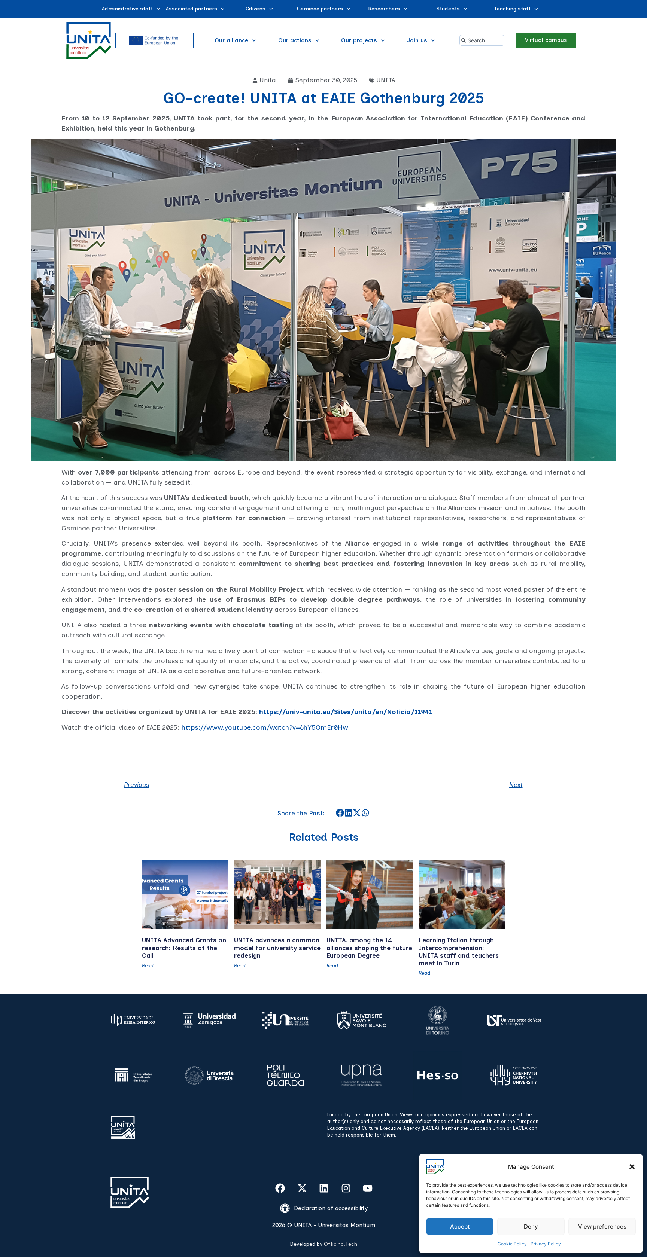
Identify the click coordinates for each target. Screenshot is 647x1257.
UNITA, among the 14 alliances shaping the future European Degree (369, 947)
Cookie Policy (512, 1244)
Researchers (384, 9)
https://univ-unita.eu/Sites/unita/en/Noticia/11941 (345, 712)
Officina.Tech (340, 1244)
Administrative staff (127, 9)
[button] (632, 1167)
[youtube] (368, 1188)
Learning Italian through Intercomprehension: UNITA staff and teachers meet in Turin (459, 951)
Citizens (255, 9)
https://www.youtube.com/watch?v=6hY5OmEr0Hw (265, 727)
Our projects (359, 40)
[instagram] (346, 1188)
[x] (302, 1188)
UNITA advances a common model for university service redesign (277, 947)
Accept (460, 1226)
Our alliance (231, 40)
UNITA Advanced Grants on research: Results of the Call (184, 947)
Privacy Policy (546, 1244)
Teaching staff (512, 9)
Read (148, 965)
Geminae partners (320, 9)
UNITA (385, 80)
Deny (531, 1226)
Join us (417, 40)
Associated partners (191, 9)
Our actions (295, 40)
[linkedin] (324, 1188)
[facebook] (280, 1188)
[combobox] (481, 40)
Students (448, 9)
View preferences (602, 1226)
